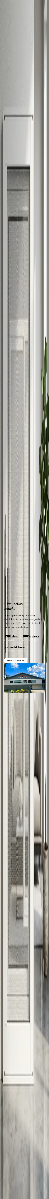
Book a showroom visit (16, 661)
